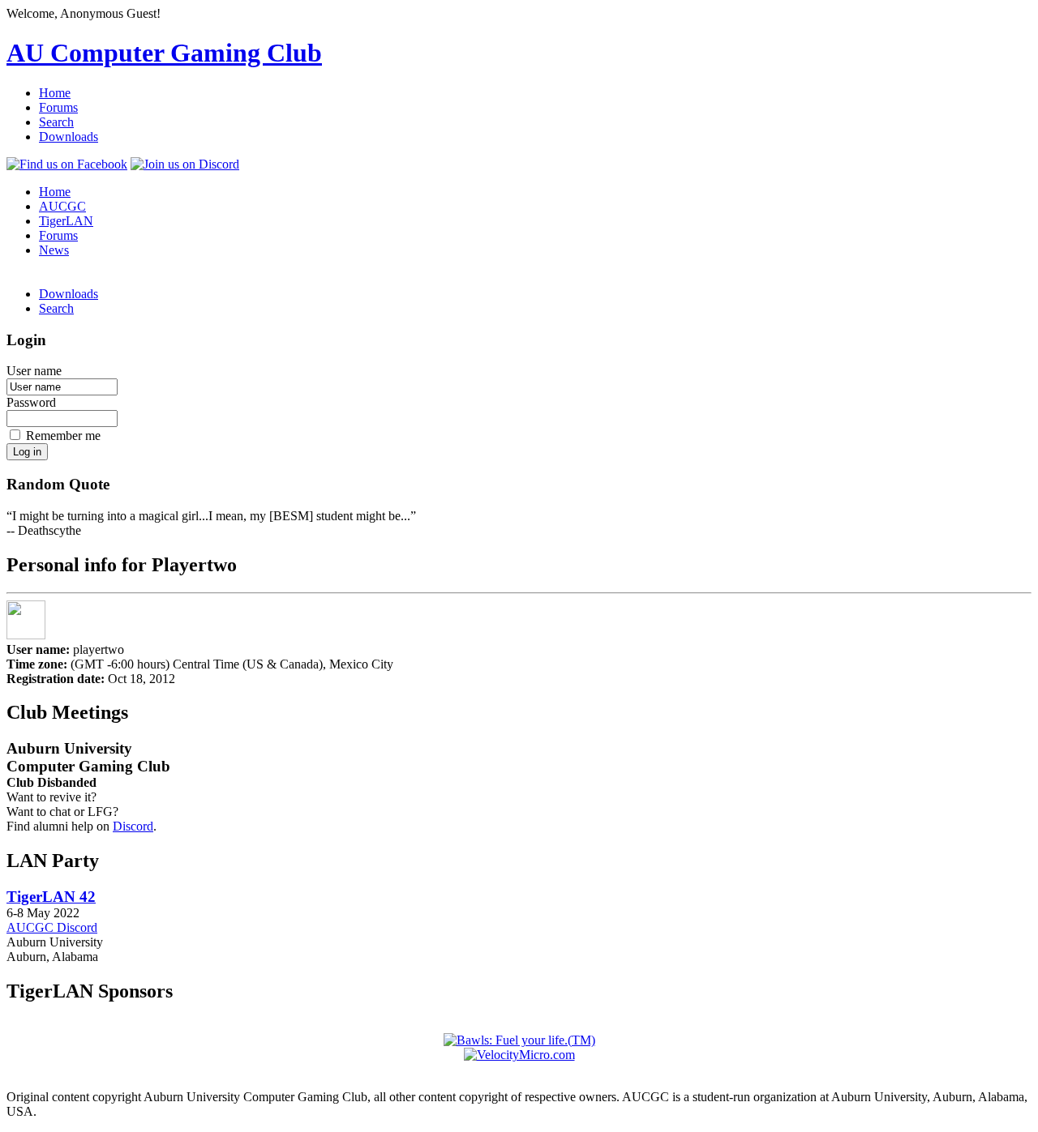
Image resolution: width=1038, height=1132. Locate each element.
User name (34, 371)
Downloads (68, 136)
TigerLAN (66, 221)
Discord (133, 826)
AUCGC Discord (51, 927)
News (54, 250)
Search (56, 122)
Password (31, 402)
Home (55, 93)
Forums (58, 107)
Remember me (63, 435)
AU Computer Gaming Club (164, 52)
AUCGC (62, 206)
